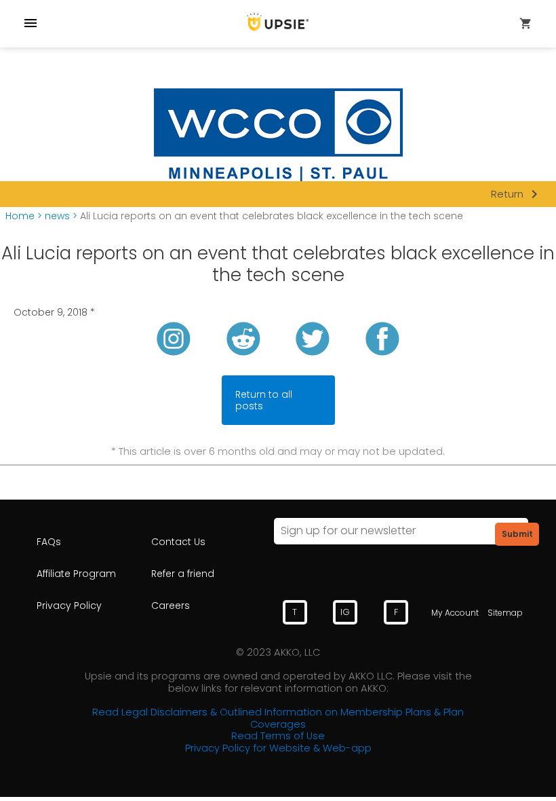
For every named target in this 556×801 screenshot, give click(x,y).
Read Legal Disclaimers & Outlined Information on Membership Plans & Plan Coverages (278, 718)
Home (20, 216)
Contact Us (178, 541)
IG (345, 612)
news (57, 216)
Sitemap (505, 612)
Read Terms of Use (278, 736)
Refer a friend (182, 573)
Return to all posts (263, 400)
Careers (170, 605)
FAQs (49, 541)
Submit (517, 534)
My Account (455, 612)
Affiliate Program (76, 573)
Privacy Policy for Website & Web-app (278, 748)
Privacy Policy (69, 605)
